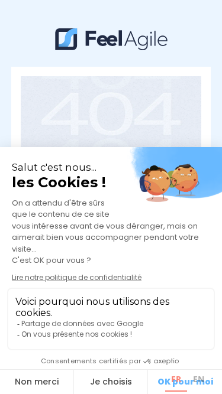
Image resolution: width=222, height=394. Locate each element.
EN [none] (198, 379)
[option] (198, 380)
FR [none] (176, 379)
